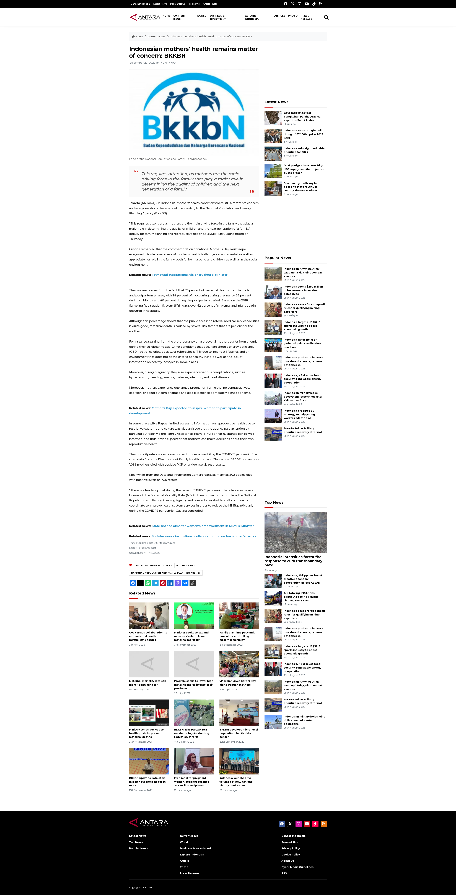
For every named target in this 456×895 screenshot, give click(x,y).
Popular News (177, 3)
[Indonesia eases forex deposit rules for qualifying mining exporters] (273, 309)
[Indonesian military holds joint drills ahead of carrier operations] (273, 721)
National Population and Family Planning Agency (166, 573)
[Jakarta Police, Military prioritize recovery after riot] (273, 433)
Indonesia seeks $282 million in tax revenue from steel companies (303, 290)
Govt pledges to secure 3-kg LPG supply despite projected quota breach (304, 169)
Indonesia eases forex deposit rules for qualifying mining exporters (304, 308)
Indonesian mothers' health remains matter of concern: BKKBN (211, 36)
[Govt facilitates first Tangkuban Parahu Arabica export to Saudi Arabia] (273, 118)
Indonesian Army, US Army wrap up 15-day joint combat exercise (303, 272)
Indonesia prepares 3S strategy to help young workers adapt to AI (299, 414)
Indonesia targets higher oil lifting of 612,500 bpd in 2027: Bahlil (304, 134)
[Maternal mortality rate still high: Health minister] (149, 664)
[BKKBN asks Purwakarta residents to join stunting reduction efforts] (194, 712)
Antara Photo (210, 3)
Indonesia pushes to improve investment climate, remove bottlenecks (303, 361)
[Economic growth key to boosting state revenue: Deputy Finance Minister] (273, 188)
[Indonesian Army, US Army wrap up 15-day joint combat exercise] (273, 274)
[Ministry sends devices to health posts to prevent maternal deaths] (149, 712)
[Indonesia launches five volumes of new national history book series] (239, 761)
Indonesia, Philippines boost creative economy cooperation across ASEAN (303, 579)
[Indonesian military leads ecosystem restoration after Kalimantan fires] (273, 398)
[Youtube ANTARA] (307, 4)
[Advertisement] (296, 70)
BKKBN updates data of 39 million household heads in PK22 (147, 781)
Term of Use (289, 842)
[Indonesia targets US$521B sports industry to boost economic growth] (273, 327)
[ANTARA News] (145, 17)
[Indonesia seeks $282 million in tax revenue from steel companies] (273, 291)
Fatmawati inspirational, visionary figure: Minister (189, 274)
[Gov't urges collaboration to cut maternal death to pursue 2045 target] (149, 615)
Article (279, 15)
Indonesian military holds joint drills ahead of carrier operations (304, 720)
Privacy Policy (290, 848)
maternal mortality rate (154, 565)
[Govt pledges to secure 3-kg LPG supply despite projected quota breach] (273, 170)
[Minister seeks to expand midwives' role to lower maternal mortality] (194, 615)
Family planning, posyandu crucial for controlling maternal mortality (237, 636)
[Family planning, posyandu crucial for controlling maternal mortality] (239, 615)
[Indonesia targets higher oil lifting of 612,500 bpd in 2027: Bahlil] (273, 135)
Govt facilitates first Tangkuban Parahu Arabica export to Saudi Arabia (302, 116)
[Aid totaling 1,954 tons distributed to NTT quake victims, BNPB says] (273, 598)
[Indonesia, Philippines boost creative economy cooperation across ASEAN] (273, 580)
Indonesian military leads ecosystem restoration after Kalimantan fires (303, 396)
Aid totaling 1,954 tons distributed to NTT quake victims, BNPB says (301, 596)
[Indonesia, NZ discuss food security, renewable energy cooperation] (273, 380)
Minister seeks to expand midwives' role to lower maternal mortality (191, 636)
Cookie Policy (290, 854)
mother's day (185, 565)
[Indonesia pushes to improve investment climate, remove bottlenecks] (273, 362)
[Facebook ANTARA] (285, 4)
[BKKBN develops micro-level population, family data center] (239, 712)
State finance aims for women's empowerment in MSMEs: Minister (203, 526)
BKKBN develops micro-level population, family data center (238, 733)
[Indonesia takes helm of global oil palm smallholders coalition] (273, 345)
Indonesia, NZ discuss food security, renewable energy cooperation (302, 379)
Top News (194, 3)
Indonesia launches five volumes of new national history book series (236, 781)
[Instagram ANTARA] (299, 4)
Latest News (160, 3)
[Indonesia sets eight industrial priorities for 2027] (273, 153)
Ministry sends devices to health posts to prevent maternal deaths (146, 733)
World (201, 15)
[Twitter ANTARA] (292, 4)
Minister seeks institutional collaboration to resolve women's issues (204, 536)
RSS (284, 873)
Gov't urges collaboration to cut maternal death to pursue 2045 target (148, 636)
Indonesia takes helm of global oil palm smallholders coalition (302, 343)
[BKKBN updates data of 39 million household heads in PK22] (149, 761)
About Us (287, 860)
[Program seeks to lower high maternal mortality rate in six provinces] (194, 664)
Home (166, 15)
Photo (293, 15)
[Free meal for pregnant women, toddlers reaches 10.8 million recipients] (194, 761)
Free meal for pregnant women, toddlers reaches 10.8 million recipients (191, 781)
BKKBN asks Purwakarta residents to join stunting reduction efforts (191, 733)
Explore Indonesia (252, 17)
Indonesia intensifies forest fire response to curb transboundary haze (293, 561)
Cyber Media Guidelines (297, 867)
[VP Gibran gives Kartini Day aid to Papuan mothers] (239, 664)
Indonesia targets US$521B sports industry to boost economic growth (302, 325)
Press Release (306, 17)
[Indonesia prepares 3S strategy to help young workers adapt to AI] (273, 416)
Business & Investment (217, 17)
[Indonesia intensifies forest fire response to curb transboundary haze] (296, 532)
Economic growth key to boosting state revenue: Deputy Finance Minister (300, 187)
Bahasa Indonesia (140, 3)
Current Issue (179, 17)
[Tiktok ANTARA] (314, 4)
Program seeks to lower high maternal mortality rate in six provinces (193, 684)
